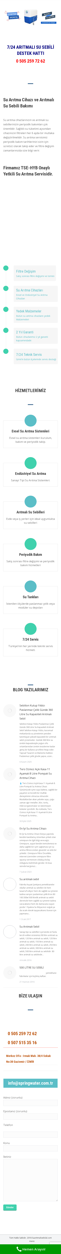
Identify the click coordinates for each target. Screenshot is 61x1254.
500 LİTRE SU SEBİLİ (32, 967)
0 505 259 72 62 (30, 61)
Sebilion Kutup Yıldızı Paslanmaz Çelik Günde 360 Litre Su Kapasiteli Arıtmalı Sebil (36, 712)
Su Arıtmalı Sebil (29, 926)
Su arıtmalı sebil (29, 879)
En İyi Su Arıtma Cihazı (33, 828)
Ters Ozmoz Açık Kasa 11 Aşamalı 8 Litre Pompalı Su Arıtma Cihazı (36, 773)
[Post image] (9, 710)
